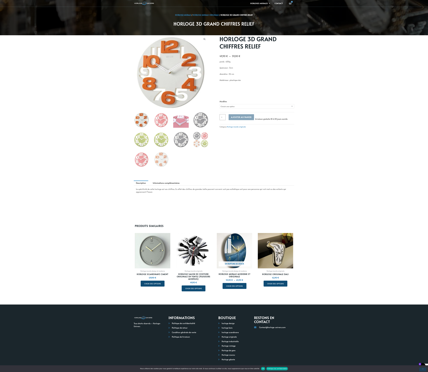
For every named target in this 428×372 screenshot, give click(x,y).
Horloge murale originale (206, 15)
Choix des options (152, 283)
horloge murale (183, 15)
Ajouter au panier (241, 117)
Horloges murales (259, 3)
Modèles (223, 101)
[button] (205, 39)
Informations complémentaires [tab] (166, 183)
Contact (279, 3)
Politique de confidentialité (277, 368)
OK (263, 368)
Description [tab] (141, 183)
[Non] (422, 369)
